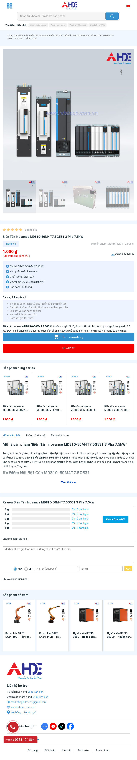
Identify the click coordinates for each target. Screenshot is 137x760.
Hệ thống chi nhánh (21, 712)
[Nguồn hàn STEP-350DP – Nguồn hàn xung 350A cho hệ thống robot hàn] (120, 615)
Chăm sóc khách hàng (19, 696)
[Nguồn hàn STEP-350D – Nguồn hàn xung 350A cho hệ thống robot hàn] (86, 615)
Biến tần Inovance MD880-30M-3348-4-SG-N (83, 410)
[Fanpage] (70, 726)
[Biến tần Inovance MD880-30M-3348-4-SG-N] (83, 388)
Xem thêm (67, 482)
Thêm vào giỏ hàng (72, 337)
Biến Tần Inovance (38, 35)
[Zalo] (44, 726)
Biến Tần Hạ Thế (58, 35)
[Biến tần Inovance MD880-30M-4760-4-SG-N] (50, 388)
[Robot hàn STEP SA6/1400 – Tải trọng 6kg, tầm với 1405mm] (18, 615)
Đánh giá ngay (115, 519)
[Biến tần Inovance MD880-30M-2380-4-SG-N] (117, 388)
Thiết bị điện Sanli (77, 25)
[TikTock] (61, 726)
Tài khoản (83, 750)
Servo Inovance (58, 25)
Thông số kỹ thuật (36, 435)
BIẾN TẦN (23, 35)
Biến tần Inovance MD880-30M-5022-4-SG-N (16, 410)
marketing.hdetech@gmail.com (29, 702)
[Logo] (69, 6)
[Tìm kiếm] (112, 16)
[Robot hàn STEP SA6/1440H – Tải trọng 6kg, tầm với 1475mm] (52, 615)
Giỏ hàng (33, 750)
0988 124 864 (41, 696)
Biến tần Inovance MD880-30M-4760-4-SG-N (50, 410)
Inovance (11, 243)
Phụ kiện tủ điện (97, 25)
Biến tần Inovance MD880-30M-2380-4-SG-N (117, 410)
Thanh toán (102, 750)
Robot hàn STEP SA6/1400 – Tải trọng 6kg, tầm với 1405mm (18, 637)
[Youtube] (53, 726)
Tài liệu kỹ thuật (60, 435)
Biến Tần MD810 (76, 35)
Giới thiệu (50, 750)
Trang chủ (12, 35)
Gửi (128, 568)
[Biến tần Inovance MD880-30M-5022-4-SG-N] (16, 388)
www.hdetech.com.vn (23, 707)
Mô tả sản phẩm (12, 435)
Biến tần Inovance (38, 25)
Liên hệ (66, 750)
